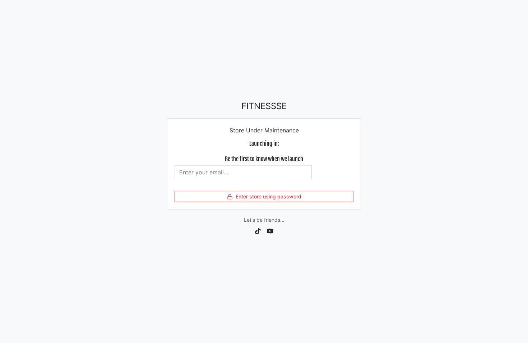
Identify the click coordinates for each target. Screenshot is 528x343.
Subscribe (332, 172)
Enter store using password (268, 196)
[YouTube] (270, 230)
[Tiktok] (258, 230)
